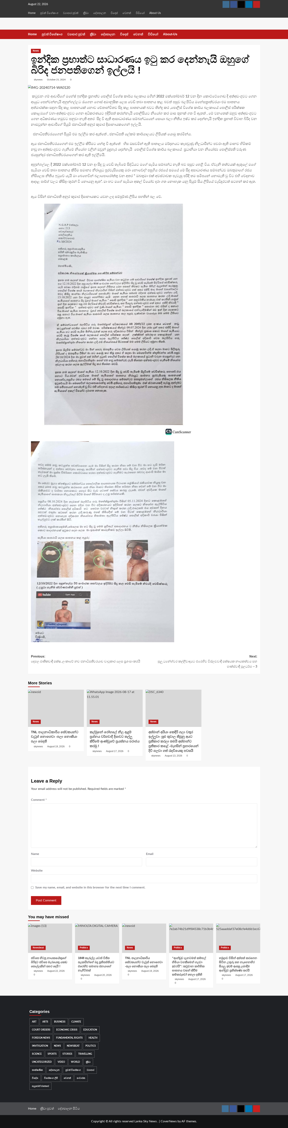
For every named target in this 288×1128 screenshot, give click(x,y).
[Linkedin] (248, 4)
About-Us (155, 13)
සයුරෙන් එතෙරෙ (40, 1086)
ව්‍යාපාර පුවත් (70, 13)
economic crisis (66, 1030)
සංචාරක (81, 1078)
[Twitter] (241, 4)
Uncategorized (42, 1062)
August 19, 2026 (56, 746)
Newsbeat (38, 947)
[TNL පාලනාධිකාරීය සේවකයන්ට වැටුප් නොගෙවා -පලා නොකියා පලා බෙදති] (56, 708)
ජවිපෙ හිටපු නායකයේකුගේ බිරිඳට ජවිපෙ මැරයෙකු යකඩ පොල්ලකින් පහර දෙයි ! (49, 962)
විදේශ (35, 1078)
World (75, 1062)
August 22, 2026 (56, 971)
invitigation (40, 1046)
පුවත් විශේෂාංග (49, 13)
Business (59, 1022)
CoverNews (169, 1121)
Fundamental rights (69, 1038)
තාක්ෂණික (37, 1070)
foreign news (41, 1038)
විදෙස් (114, 13)
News (36, 50)
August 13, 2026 (173, 755)
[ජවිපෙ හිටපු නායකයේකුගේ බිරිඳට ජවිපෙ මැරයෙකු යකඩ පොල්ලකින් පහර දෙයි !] (50, 938)
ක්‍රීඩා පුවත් (47, 1108)
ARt (34, 1022)
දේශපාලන (99, 13)
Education (90, 1030)
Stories (67, 1054)
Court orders (41, 1030)
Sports (52, 1054)
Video (61, 1062)
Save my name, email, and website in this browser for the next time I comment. (90, 887)
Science (37, 1054)
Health (93, 1038)
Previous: (85, 659)
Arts (45, 1022)
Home (31, 13)
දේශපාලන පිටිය (69, 1108)
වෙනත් (126, 13)
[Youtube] (256, 4)
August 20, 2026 (103, 975)
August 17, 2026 (114, 751)
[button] (257, 34)
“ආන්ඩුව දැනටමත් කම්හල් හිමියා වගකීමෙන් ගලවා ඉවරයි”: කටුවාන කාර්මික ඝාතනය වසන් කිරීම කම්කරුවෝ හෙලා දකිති (189, 966)
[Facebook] (233, 4)
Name (35, 854)
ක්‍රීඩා (86, 13)
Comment (39, 799)
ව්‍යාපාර (90, 1070)
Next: (207, 661)
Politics (84, 947)
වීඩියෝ (140, 13)
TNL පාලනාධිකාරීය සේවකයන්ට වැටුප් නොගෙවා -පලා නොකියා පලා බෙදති (54, 736)
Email (149, 854)
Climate (76, 1022)
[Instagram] (226, 4)
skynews (38, 79)
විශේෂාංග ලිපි (51, 1078)
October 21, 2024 (56, 79)
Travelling (85, 1054)
